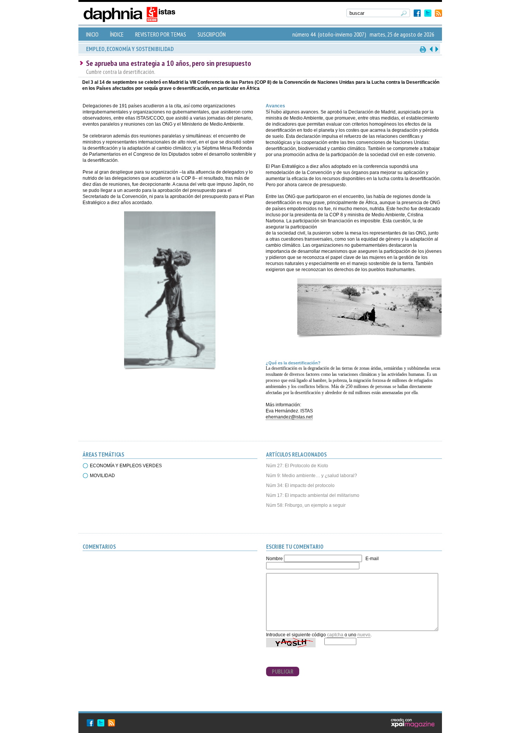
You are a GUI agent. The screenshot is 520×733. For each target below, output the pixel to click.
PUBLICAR (282, 671)
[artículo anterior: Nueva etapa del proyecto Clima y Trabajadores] (431, 49)
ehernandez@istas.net (289, 417)
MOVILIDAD (102, 475)
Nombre (274, 558)
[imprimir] (423, 49)
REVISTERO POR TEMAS (160, 34)
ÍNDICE (117, 34)
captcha (335, 634)
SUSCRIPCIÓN (212, 34)
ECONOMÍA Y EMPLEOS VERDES (126, 465)
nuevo (363, 634)
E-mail (372, 558)
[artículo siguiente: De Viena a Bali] (436, 49)
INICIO (92, 34)
